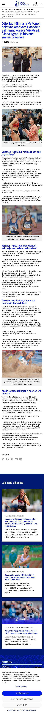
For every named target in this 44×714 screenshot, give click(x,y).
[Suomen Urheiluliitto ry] (22, 4)
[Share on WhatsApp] (3, 459)
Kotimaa (30, 9)
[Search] (41, 3)
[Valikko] (3, 3)
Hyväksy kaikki (21, 693)
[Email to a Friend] (16, 459)
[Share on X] (12, 459)
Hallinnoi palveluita (21, 686)
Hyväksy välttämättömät (22, 699)
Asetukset (22, 705)
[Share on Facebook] (7, 459)
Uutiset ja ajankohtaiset (17, 9)
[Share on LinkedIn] (20, 459)
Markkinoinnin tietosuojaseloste (26, 710)
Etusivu (4, 9)
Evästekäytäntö (11, 710)
